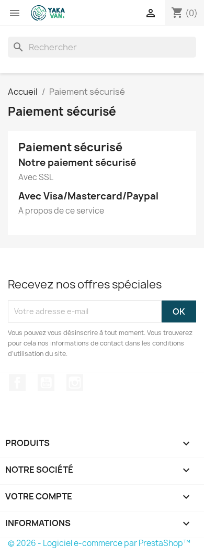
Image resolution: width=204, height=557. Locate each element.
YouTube (46, 382)
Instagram (74, 382)
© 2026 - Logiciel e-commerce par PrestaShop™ (99, 543)
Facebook (17, 382)
